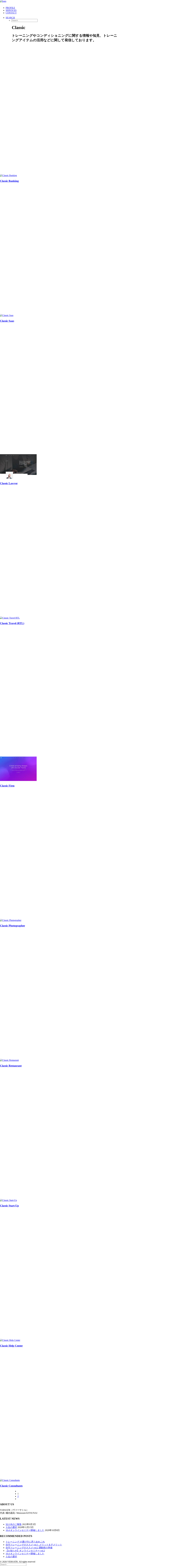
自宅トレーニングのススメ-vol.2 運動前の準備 (29, 1547)
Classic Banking (9, 180)
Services (11, 10)
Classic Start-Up (9, 1205)
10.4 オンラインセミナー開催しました (25, 1530)
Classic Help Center (11, 1345)
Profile (10, 8)
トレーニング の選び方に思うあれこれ (25, 1542)
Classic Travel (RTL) (12, 623)
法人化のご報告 (14, 1524)
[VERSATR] (97, 2)
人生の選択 (11, 1527)
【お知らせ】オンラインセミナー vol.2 (25, 1550)
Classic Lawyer (9, 483)
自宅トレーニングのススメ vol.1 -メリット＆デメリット (34, 1544)
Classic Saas (7, 320)
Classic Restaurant (11, 1065)
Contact (11, 13)
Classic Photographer (12, 925)
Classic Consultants (11, 1485)
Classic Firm (7, 785)
